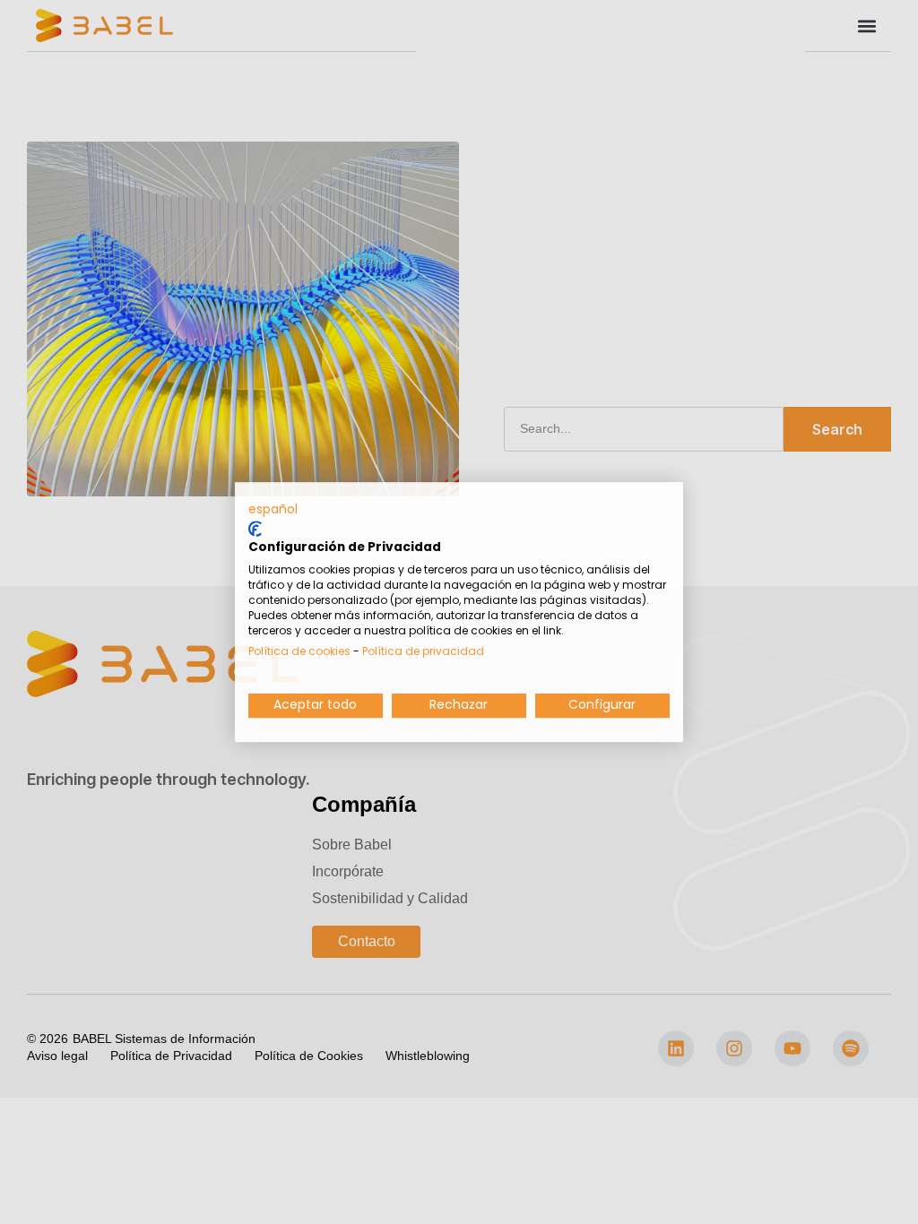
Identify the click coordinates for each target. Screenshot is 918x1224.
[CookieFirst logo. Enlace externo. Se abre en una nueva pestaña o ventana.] (255, 529)
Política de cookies (299, 651)
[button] (273, 510)
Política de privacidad (423, 651)
